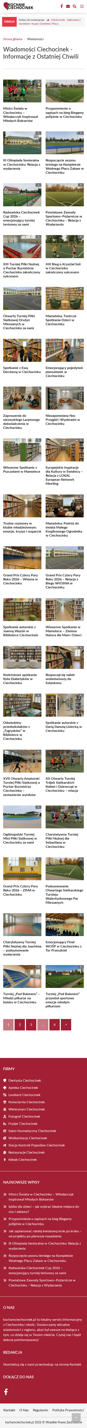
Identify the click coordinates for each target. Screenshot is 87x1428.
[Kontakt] (67, 6)
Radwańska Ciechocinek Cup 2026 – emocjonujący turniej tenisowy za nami (37, 1270)
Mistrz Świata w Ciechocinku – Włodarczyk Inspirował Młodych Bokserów (41, 1197)
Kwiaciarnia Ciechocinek (26, 1102)
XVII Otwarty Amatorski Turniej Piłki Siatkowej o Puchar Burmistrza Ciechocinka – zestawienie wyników (21, 787)
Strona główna (12, 39)
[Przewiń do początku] (76, 1417)
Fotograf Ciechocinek (24, 1116)
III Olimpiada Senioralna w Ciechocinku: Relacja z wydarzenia (21, 164)
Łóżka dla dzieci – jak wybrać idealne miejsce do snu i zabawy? (44, 1209)
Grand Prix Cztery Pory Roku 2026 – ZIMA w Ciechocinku (20, 890)
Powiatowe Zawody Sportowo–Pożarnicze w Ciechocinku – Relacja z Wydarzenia (42, 1283)
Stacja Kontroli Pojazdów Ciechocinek (36, 1145)
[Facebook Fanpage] (61, 6)
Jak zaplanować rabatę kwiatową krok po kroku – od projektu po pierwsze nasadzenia (45, 1234)
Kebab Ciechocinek (22, 1159)
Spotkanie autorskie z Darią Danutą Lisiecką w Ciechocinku (64, 727)
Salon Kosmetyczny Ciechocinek (32, 1131)
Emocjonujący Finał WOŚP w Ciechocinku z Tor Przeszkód (64, 946)
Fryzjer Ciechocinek (22, 1123)
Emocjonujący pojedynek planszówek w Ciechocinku (64, 372)
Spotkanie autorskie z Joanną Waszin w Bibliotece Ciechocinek (20, 631)
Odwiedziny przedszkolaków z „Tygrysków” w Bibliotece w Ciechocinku (16, 731)
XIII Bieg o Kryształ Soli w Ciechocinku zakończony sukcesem (63, 268)
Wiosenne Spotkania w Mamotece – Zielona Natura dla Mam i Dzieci (64, 631)
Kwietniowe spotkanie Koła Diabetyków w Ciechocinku (20, 679)
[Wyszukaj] (74, 7)
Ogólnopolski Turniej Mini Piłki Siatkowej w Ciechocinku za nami (20, 838)
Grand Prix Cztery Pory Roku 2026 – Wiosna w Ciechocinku (20, 579)
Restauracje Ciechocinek (26, 1152)
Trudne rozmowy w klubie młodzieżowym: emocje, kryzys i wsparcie (22, 527)
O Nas (24, 1410)
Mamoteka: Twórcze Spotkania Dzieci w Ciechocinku (61, 320)
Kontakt (75, 1364)
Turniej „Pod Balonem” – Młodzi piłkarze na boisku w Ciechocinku (21, 998)
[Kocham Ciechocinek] (17, 6)
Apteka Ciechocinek (23, 1087)
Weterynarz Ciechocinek (26, 1109)
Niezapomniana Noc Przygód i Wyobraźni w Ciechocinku (63, 420)
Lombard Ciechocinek (24, 1095)
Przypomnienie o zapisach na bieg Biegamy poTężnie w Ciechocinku (65, 112)
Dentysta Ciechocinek (24, 1080)
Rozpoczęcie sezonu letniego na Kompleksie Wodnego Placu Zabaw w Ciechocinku (41, 1258)
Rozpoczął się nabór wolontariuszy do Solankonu (60, 679)
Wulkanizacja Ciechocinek (27, 1138)
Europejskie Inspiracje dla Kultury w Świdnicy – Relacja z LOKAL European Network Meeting (64, 476)
